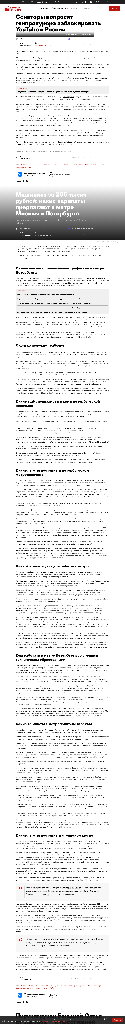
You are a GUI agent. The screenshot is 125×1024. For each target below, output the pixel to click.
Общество (57, 165)
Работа (45, 988)
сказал (67, 125)
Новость (23, 165)
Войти (114, 8)
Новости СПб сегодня (46, 986)
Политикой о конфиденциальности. (54, 1021)
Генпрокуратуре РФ (38, 51)
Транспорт (97, 986)
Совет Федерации (77, 165)
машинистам (69, 853)
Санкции (102, 165)
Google (38, 165)
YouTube (92, 51)
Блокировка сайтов (91, 165)
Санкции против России (23, 167)
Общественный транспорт (24, 988)
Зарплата (82, 986)
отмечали (60, 894)
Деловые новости (61, 986)
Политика (66, 165)
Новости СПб (33, 986)
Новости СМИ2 (22, 181)
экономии (47, 911)
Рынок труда (73, 986)
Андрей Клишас (22, 118)
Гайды (52, 988)
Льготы (19, 841)
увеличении (62, 962)
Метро (90, 986)
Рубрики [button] (44, 8)
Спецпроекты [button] (59, 8)
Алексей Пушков (43, 60)
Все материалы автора (43, 45)
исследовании (65, 945)
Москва (38, 988)
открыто (72, 730)
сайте (39, 357)
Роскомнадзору (22, 51)
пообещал (94, 135)
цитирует (102, 67)
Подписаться (63, 2)
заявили (84, 131)
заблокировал (68, 97)
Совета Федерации (69, 58)
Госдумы (50, 131)
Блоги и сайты (47, 165)
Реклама (88, 8)
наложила (29, 142)
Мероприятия (75, 8)
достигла (99, 955)
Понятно (117, 1020)
